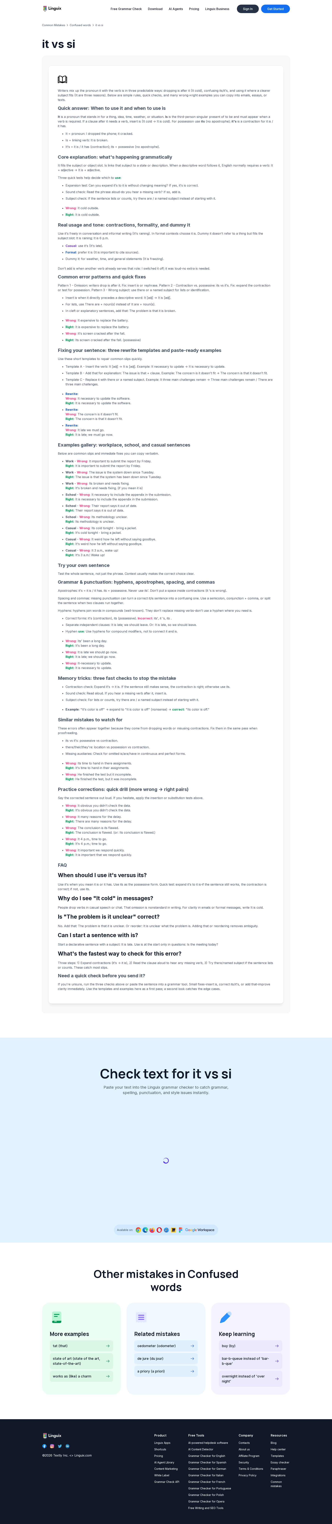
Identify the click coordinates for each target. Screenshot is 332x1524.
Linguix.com (83, 1455)
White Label (161, 1475)
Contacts (244, 1442)
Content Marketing (166, 1468)
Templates (277, 1455)
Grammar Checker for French (206, 1481)
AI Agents (176, 9)
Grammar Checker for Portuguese (209, 1488)
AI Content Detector (200, 1449)
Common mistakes (276, 1484)
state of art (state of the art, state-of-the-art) (76, 1361)
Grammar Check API (166, 1481)
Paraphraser (278, 1468)
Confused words (80, 25)
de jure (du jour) (150, 1359)
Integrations (278, 1475)
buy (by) (229, 1346)
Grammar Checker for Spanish (207, 1462)
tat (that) (60, 1346)
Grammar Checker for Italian (205, 1475)
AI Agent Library (164, 1462)
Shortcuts (160, 1449)
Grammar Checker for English (206, 1455)
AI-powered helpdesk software (208, 1442)
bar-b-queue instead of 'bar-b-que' (245, 1361)
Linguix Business (217, 9)
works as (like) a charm (72, 1376)
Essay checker (280, 1462)
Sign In (248, 9)
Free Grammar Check (126, 9)
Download (155, 9)
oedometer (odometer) (156, 1346)
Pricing (194, 9)
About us (244, 1449)
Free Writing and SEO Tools (205, 1508)
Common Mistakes (53, 25)
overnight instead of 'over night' (243, 1378)
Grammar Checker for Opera (206, 1501)
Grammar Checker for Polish (206, 1495)
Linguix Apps (162, 1442)
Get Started (275, 9)
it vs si (99, 25)
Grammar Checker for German (207, 1468)
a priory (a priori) (151, 1371)
